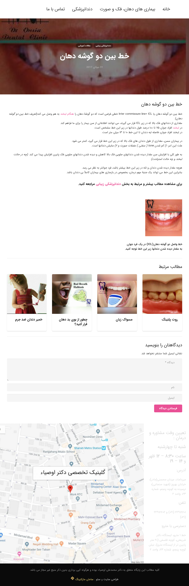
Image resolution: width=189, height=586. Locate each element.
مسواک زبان (124, 319)
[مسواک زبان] (117, 294)
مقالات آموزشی (84, 45)
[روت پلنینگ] (162, 294)
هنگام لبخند (67, 114)
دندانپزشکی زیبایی (103, 45)
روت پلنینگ (170, 319)
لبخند (176, 128)
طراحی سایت (111, 579)
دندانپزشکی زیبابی (108, 184)
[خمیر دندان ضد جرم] (27, 294)
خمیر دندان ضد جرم (28, 319)
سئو (98, 579)
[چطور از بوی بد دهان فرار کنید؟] (72, 294)
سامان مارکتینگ (84, 579)
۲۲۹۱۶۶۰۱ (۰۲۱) (177, 512)
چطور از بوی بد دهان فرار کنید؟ (73, 322)
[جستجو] (39, 9)
